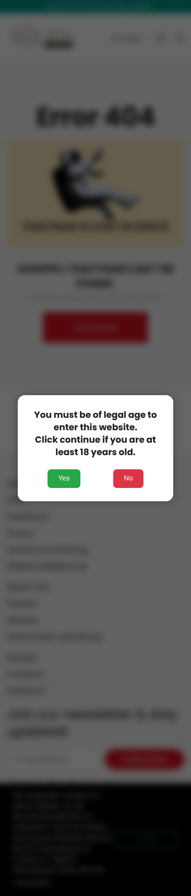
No (128, 478)
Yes (64, 478)
